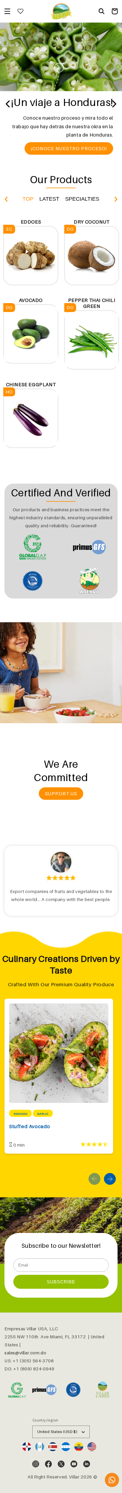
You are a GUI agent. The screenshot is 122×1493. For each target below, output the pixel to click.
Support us (61, 794)
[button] (7, 11)
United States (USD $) (57, 1431)
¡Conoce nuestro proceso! (69, 148)
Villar (74, 1476)
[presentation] (6, 197)
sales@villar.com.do (25, 1352)
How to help (61, 162)
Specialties (82, 199)
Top (28, 199)
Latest (49, 199)
